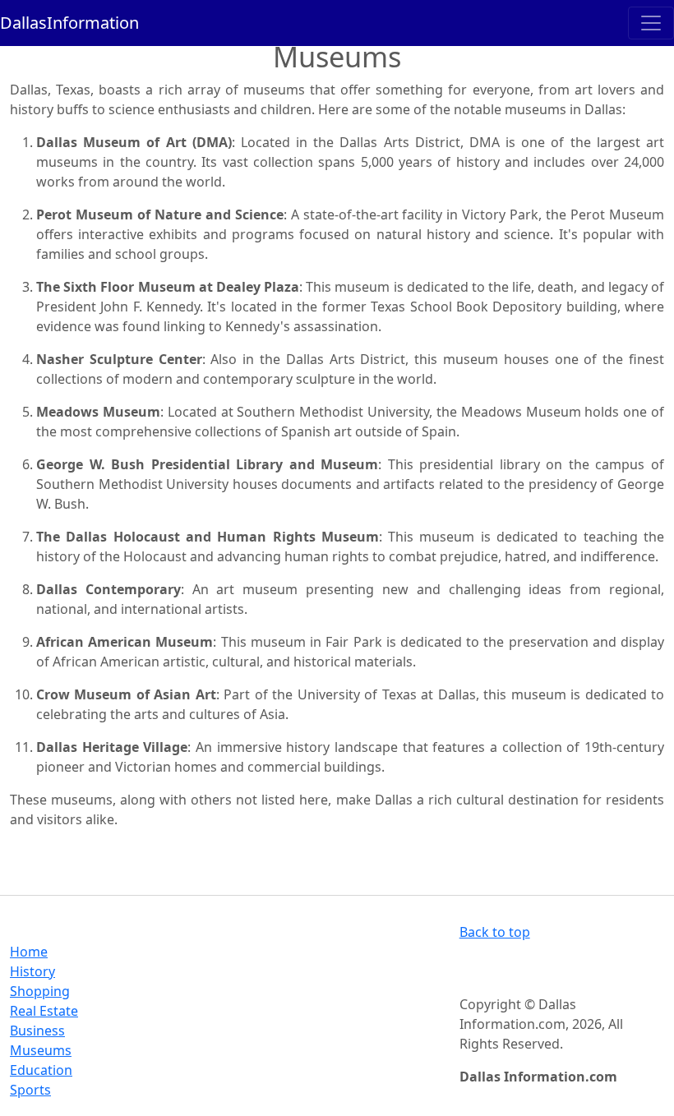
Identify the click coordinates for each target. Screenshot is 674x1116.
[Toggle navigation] (651, 23)
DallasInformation (69, 23)
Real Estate (44, 1011)
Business (37, 1030)
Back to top (494, 932)
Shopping (40, 991)
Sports (30, 1090)
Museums (41, 1050)
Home (29, 952)
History (32, 971)
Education (41, 1070)
